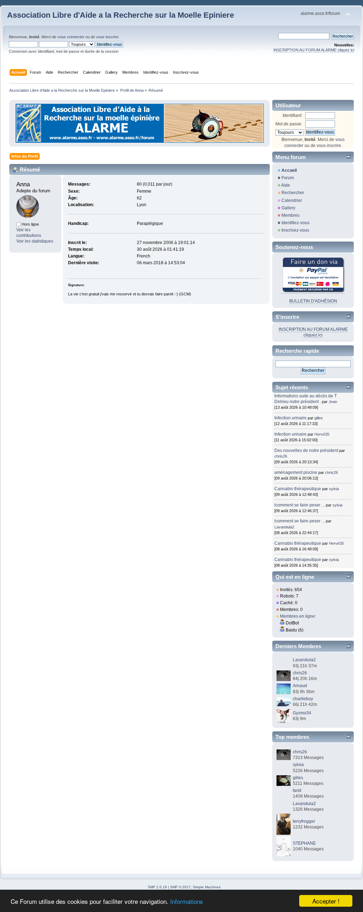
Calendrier (291, 200)
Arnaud (300, 685)
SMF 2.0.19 (157, 887)
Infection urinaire (290, 417)
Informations (186, 901)
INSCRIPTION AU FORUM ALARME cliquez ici (313, 50)
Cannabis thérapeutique (297, 488)
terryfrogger (304, 821)
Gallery (288, 207)
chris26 (280, 456)
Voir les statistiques (34, 241)
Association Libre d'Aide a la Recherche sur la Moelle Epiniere (120, 15)
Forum (287, 177)
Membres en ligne (297, 616)
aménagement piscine (295, 472)
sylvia (334, 489)
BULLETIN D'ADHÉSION (313, 301)
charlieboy (303, 698)
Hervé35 (321, 434)
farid (297, 790)
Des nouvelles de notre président (306, 450)
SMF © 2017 (180, 887)
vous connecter (70, 37)
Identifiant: (292, 115)
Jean (333, 402)
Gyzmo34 (302, 712)
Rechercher (292, 192)
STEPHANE (304, 843)
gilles (318, 418)
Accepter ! (326, 900)
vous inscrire (107, 37)
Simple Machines (206, 887)
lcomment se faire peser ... (299, 505)
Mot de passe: (288, 123)
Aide (285, 185)
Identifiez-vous (295, 222)
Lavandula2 (284, 527)
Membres (290, 215)
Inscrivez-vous (295, 230)
